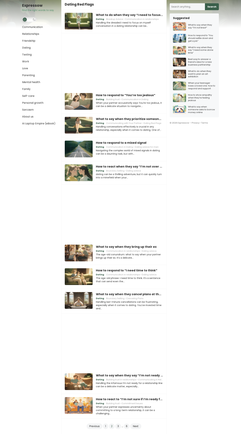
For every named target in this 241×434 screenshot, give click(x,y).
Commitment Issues (132, 403)
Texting (27, 54)
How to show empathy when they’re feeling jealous (200, 98)
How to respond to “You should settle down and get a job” (200, 38)
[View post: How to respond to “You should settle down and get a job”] (179, 38)
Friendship (28, 41)
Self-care (28, 96)
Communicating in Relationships (155, 379)
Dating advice (133, 170)
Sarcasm (28, 110)
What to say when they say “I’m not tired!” (200, 26)
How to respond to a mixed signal (121, 143)
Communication (32, 27)
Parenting (28, 75)
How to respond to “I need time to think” (126, 270)
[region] (113, 61)
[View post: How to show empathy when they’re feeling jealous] (179, 98)
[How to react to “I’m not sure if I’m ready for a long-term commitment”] (79, 405)
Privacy (195, 122)
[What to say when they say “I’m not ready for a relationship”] (79, 381)
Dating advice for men (147, 146)
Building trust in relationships (121, 379)
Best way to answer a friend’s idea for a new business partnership (200, 62)
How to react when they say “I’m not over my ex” (129, 167)
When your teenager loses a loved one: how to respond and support (201, 86)
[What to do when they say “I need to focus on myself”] (79, 21)
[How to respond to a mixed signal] (79, 149)
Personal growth (32, 103)
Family (26, 89)
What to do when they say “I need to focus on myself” (129, 15)
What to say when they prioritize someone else (129, 119)
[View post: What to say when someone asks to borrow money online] (179, 109)
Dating (26, 48)
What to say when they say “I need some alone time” (200, 50)
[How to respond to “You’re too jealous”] (79, 101)
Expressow (32, 5)
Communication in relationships (142, 19)
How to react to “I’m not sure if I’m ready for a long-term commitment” (129, 399)
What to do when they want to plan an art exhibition (199, 74)
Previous (94, 426)
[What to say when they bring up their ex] (79, 253)
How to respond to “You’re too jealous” (125, 95)
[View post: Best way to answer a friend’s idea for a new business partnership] (179, 62)
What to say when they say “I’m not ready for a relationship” (129, 375)
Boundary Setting (115, 170)
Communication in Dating (134, 99)
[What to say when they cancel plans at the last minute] (79, 300)
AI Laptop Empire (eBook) (38, 123)
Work (25, 61)
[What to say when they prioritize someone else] (79, 125)
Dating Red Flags (152, 123)
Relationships (30, 34)
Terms (204, 122)
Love (25, 68)
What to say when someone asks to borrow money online (201, 110)
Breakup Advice (114, 19)
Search (211, 6)
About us (27, 116)
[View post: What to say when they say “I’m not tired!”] (179, 26)
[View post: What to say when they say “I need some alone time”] (179, 50)
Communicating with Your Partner (124, 123)
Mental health (31, 82)
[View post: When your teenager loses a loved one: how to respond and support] (179, 86)
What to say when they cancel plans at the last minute (129, 294)
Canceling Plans (134, 298)
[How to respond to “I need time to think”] (79, 276)
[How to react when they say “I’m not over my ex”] (79, 172)
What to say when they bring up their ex (126, 247)
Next (136, 426)
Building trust (113, 99)
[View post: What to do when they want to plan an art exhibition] (179, 74)
